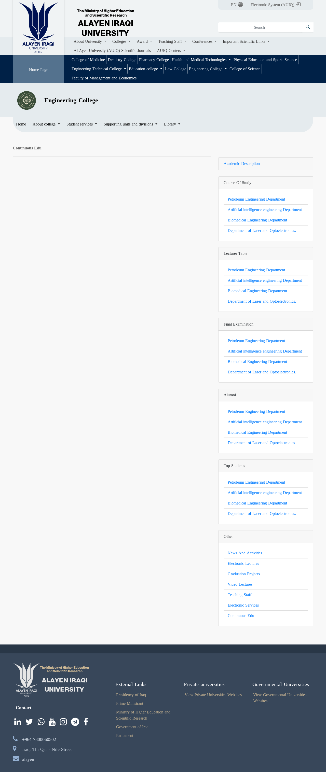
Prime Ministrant (129, 703)
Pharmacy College (154, 60)
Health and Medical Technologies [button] (200, 60)
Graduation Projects (244, 574)
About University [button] (88, 41)
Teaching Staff (239, 595)
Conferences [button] (203, 41)
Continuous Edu (241, 616)
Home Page (38, 70)
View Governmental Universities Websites (279, 698)
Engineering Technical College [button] (97, 69)
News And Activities (245, 553)
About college (45, 124)
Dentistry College (122, 60)
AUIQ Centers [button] (169, 50)
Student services (80, 124)
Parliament (124, 735)
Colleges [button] (120, 41)
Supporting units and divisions (129, 124)
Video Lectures (240, 584)
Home (21, 124)
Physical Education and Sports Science (265, 60)
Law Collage (175, 69)
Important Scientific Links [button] (244, 41)
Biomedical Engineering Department (257, 220)
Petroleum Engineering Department (256, 199)
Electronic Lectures (243, 563)
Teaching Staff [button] (170, 41)
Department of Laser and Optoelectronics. (262, 230)
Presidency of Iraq (131, 695)
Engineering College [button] (206, 69)
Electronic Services (243, 605)
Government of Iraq (132, 727)
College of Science (244, 69)
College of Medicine (88, 60)
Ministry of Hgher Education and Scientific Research (143, 715)
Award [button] (143, 41)
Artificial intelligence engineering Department (265, 210)
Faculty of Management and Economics (104, 78)
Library (170, 124)
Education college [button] (144, 69)
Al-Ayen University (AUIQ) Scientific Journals (112, 50)
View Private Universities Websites (213, 695)
